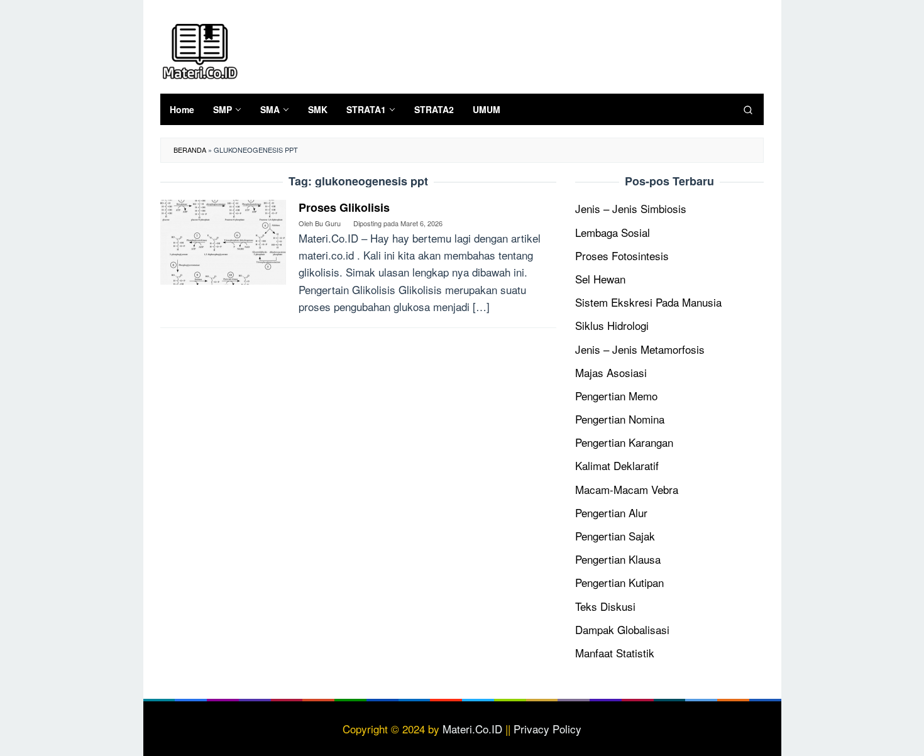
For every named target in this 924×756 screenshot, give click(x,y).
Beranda (189, 150)
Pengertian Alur (611, 512)
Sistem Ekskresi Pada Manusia (648, 302)
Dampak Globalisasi (622, 629)
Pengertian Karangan (624, 442)
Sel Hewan (600, 279)
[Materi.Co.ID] (199, 49)
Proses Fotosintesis (622, 255)
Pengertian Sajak (615, 536)
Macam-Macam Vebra (626, 489)
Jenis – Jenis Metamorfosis (640, 349)
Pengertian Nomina (619, 419)
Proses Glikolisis (344, 207)
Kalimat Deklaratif (617, 465)
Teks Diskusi (605, 606)
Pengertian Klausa (618, 559)
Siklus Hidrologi (612, 325)
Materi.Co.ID (472, 729)
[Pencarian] (748, 109)
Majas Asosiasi (611, 372)
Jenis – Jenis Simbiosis (630, 208)
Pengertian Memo (616, 395)
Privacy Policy (547, 729)
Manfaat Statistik (614, 652)
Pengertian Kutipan (619, 582)
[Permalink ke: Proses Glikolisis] (223, 240)
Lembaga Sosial (612, 232)
